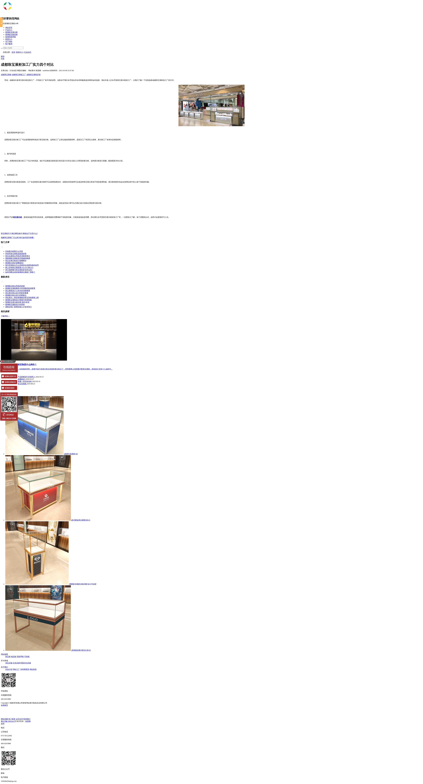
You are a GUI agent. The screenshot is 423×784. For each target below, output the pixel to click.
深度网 (28, 721)
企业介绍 (8, 669)
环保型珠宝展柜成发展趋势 (15, 254)
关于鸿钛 (8, 41)
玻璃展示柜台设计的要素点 (15, 295)
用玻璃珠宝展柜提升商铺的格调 (17, 258)
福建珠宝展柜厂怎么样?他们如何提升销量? (17, 237)
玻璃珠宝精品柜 (11, 34)
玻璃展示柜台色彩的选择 (15, 286)
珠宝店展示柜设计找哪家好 (15, 260)
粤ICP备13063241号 (8, 721)
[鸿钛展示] (7, 13)
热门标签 (11, 719)
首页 (13, 52)
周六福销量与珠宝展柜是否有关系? (18, 270)
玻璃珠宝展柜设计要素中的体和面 (18, 300)
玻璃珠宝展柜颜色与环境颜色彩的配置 (20, 288)
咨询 (2, 724)
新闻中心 (8, 39)
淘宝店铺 (8, 663)
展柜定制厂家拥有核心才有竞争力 (18, 307)
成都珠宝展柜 (6, 75)
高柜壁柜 (20, 656)
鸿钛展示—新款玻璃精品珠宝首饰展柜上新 (22, 297)
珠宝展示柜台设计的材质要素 (16, 293)
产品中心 (8, 30)
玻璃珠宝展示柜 (11, 32)
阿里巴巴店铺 (25, 663)
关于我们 (4, 667)
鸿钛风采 (33, 669)
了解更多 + (5, 316)
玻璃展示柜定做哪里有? (14, 263)
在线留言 (4, 705)
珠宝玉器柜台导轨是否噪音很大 (17, 256)
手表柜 (27, 656)
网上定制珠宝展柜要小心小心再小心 (19, 267)
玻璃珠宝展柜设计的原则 (15, 304)
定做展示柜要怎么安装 (14, 251)
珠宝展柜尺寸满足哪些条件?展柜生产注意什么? (19, 233)
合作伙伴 (19, 719)
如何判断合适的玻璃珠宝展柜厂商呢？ (20, 272)
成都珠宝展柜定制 (33, 75)
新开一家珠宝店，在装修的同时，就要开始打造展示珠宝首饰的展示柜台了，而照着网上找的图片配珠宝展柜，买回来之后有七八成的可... (58, 369)
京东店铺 (16, 663)
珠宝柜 (8, 656)
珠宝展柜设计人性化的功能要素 (17, 291)
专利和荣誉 (24, 669)
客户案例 (8, 44)
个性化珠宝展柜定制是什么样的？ (21, 364)
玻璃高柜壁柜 (10, 37)
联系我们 (26, 719)
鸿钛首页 (8, 28)
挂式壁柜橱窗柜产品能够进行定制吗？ (20, 377)
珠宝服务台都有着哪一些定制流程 (18, 381)
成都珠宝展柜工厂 (19, 75)
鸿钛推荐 (4, 654)
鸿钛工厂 (16, 669)
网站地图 (4, 719)
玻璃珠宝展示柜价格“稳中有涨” (17, 302)
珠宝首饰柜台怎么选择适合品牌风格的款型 (22, 265)
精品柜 (13, 656)
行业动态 (27, 52)
